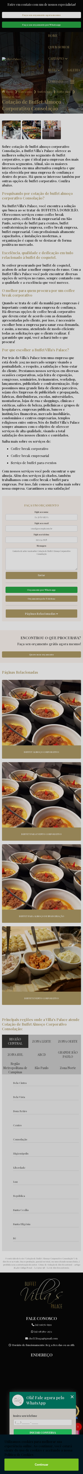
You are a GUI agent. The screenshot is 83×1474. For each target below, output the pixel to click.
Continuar (41, 1464)
